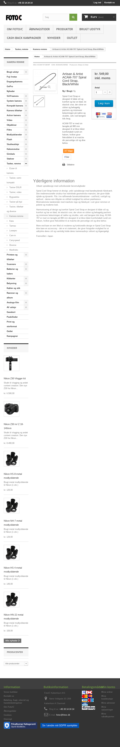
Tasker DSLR (15, 187)
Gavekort (11, 312)
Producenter (15, 652)
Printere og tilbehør (12, 257)
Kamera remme (16, 216)
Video (9, 120)
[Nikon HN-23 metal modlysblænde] (11, 599)
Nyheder (53, 38)
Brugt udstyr (89, 29)
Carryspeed (14, 240)
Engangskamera (14, 81)
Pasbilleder (12, 317)
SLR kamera (12, 96)
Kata (11, 221)
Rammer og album (12, 295)
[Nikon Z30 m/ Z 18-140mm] (11, 409)
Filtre (9, 130)
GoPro (10, 86)
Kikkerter (11, 278)
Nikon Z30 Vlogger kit (15, 378)
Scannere (11, 264)
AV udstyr (11, 307)
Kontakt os (109, 2)
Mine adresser (108, 703)
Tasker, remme (14, 163)
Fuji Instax (12, 77)
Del (67, 157)
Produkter (64, 29)
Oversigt (8, 719)
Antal (97, 87)
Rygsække (14, 197)
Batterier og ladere (12, 271)
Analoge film (13, 302)
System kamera (14, 101)
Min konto (108, 687)
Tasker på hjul (15, 202)
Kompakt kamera (15, 106)
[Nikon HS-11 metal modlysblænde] (11, 459)
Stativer (10, 159)
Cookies (8, 715)
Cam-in (12, 235)
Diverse (12, 245)
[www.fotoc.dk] (21, 16)
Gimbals (11, 154)
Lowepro (13, 230)
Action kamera (14, 115)
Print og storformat (12, 324)
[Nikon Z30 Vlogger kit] (11, 363)
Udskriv (70, 164)
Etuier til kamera (12, 170)
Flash (9, 139)
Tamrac (12, 226)
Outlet (72, 38)
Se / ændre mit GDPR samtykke (59, 725)
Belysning (11, 283)
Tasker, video (15, 192)
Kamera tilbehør (14, 110)
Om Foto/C (15, 29)
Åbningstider (39, 29)
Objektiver (12, 125)
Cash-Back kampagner (24, 38)
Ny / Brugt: (67, 91)
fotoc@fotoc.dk (63, 715)
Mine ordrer (107, 692)
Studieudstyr (13, 144)
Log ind (97, 2)
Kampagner (12, 336)
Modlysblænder (14, 134)
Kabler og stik (13, 288)
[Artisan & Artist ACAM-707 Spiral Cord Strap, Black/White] (39, 101)
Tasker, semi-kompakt (14, 180)
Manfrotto (13, 250)
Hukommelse (13, 149)
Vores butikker (11, 692)
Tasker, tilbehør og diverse (15, 208)
